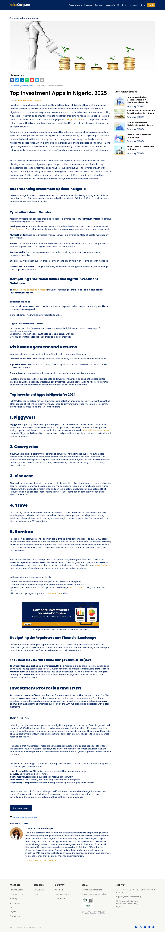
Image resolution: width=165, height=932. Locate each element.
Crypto (124, 5)
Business (98, 5)
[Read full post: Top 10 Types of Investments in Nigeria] (119, 151)
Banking (13, 898)
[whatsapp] (27, 80)
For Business (39, 890)
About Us (59, 890)
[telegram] (37, 80)
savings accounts (73, 119)
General (24, 85)
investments (15, 85)
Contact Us (60, 898)
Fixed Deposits (17, 229)
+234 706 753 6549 (125, 890)
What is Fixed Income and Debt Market (139, 136)
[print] (42, 80)
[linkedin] (22, 80)
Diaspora (88, 5)
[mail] (32, 80)
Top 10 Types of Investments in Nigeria (140, 148)
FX (118, 5)
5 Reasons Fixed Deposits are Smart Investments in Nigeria (141, 111)
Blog (143, 5)
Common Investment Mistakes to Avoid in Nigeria (140, 124)
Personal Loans (75, 5)
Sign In (151, 5)
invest (31, 85)
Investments (110, 5)
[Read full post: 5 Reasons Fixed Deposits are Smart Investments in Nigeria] (119, 114)
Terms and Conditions (92, 890)
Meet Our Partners (63, 894)
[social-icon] (136, 927)
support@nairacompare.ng (128, 896)
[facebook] (12, 80)
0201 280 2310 (122, 892)
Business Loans (16, 894)
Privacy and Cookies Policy (94, 894)
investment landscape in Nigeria (30, 289)
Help (36, 894)
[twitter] (17, 80)
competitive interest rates (95, 430)
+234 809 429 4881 (144, 890)
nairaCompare (102, 565)
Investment (15, 903)
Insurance (134, 5)
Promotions (15, 916)
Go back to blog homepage (24, 18)
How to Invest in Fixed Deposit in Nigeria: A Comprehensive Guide (137, 100)
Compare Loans (20, 808)
